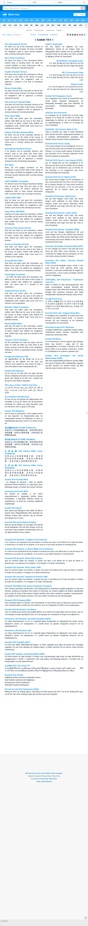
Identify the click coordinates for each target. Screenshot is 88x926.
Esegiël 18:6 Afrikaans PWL (17, 357)
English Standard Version (16, 72)
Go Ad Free (4, 921)
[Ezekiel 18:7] (85, 418)
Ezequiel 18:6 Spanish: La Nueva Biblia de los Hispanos (29, 549)
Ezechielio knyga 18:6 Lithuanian (59, 327)
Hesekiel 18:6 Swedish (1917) (17, 642)
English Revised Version (15, 291)
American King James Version (18, 228)
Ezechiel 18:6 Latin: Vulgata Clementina (62, 313)
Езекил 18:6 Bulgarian (14, 411)
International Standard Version (18, 149)
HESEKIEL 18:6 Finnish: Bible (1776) (61, 129)
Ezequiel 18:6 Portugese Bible (18, 600)
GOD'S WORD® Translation (17, 181)
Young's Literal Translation (16, 340)
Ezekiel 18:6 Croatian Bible (16, 480)
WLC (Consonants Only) (72, 73)
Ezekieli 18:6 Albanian (14, 371)
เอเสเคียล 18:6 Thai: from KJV (17, 666)
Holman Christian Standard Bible (19, 132)
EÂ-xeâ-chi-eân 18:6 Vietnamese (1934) (22, 689)
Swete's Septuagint (53, 44)
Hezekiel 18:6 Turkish (14, 675)
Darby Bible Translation (15, 274)
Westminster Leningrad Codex (70, 61)
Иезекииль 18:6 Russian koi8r (18, 630)
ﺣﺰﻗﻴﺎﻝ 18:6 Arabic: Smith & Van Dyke (21, 385)
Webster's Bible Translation (17, 307)
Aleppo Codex (77, 84)
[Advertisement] (44, 740)
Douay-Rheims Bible (14, 261)
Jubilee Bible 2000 (13, 198)
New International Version (16, 44)
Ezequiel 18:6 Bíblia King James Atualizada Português (28, 586)
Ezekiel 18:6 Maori (53, 339)
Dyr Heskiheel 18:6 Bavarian (17, 397)
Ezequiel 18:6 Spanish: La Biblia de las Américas (26, 540)
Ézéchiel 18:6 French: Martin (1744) (60, 177)
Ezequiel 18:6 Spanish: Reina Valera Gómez (24, 558)
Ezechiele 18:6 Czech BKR (16, 491)
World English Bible (13, 324)
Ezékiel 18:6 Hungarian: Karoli (58, 96)
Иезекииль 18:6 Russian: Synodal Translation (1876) (28, 619)
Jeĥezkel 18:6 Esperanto (56, 113)
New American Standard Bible (18, 102)
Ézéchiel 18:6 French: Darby (57, 144)
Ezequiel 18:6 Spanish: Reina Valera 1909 (23, 567)
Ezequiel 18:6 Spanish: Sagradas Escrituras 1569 (26, 577)
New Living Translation (15, 58)
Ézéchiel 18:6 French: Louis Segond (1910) (63, 160)
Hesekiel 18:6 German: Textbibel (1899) (62, 230)
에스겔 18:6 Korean (53, 299)
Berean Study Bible (13, 88)
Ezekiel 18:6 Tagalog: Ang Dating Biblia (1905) (24, 654)
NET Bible (9, 165)
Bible (4, 34)
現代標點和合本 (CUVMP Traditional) (20, 428)
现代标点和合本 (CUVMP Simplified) (20, 439)
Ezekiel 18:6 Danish (13, 508)
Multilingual (10, 34)
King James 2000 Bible (15, 212)
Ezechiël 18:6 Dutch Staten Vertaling (20, 522)
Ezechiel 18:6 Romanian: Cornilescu (20, 609)
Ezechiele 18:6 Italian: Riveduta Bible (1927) (64, 246)
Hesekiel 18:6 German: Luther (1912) (61, 213)
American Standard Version (17, 244)
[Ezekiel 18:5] (3, 418)
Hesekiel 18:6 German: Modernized (60, 196)
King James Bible (12, 116)
